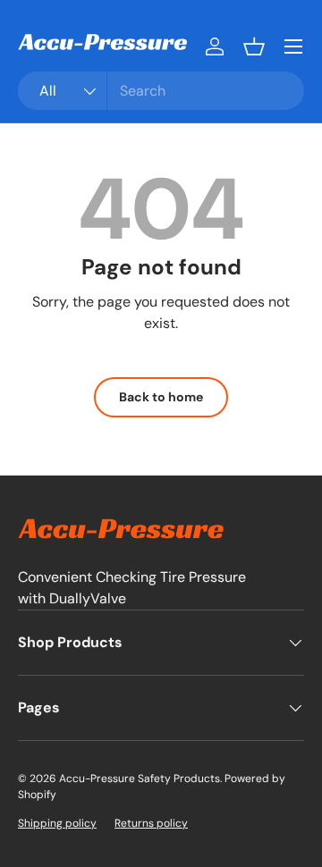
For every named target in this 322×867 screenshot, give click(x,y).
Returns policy (151, 823)
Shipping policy (57, 823)
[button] (254, 46)
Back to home (161, 397)
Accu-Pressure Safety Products (139, 778)
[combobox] (161, 91)
